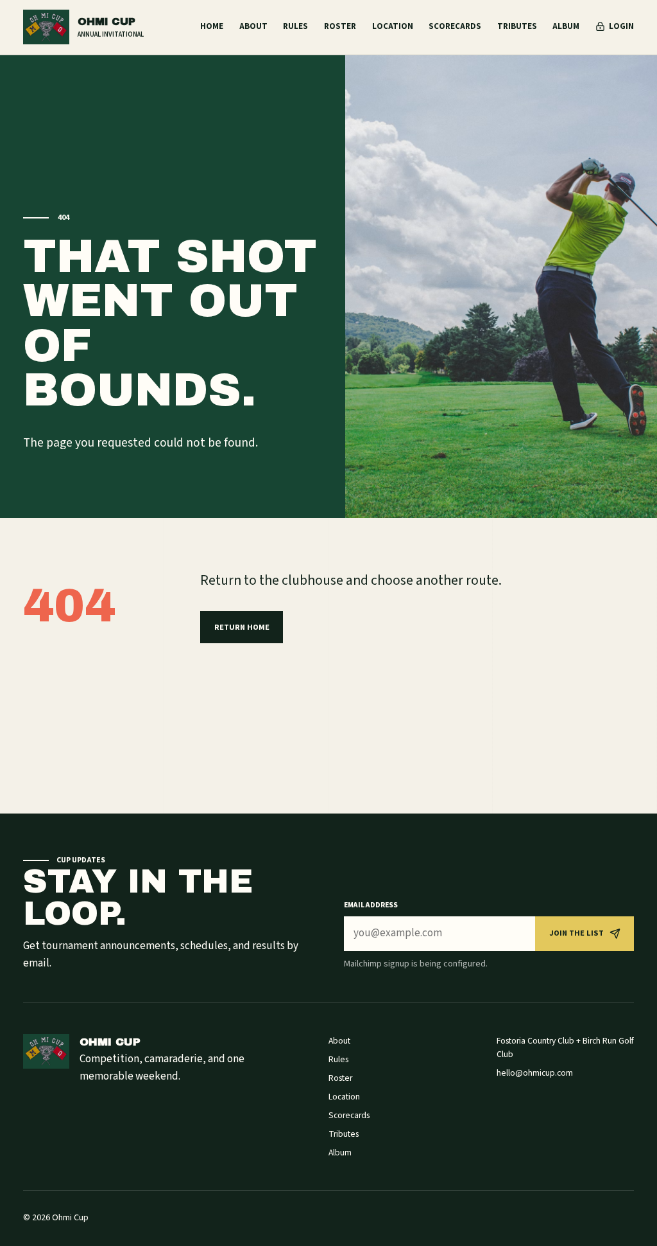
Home (211, 26)
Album (565, 26)
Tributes (517, 26)
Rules (295, 26)
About (253, 26)
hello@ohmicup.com (535, 1073)
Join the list (576, 933)
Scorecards (455, 26)
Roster (340, 26)
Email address (371, 905)
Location (392, 26)
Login (621, 26)
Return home (241, 627)
